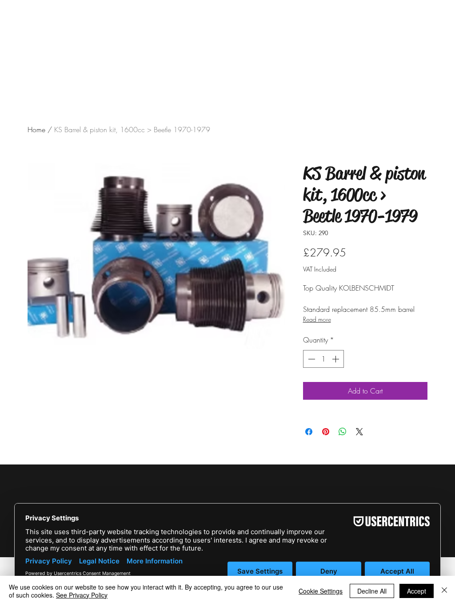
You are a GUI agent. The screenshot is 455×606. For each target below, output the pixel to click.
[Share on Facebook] (308, 431)
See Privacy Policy (82, 594)
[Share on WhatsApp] (342, 431)
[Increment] (336, 358)
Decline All (372, 590)
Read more (317, 319)
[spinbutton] (323, 358)
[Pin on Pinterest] (325, 431)
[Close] (444, 591)
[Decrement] (310, 358)
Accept (416, 590)
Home (36, 129)
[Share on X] (359, 431)
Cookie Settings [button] (321, 590)
